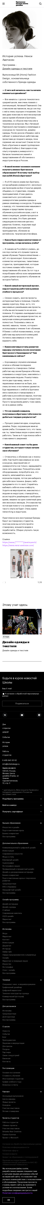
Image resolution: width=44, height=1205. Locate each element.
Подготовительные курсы (13, 830)
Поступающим (8, 1068)
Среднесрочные (9, 884)
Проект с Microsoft (10, 1138)
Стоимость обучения (11, 1076)
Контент (6, 940)
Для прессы (7, 1046)
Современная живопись (12, 913)
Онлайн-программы (10, 900)
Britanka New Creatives (11, 1132)
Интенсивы (6, 929)
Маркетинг (6, 919)
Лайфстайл (7, 952)
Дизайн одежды (9, 907)
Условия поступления (11, 1073)
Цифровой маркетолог (12, 990)
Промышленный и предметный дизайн (18, 869)
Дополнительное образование (15, 843)
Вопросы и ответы (10, 1085)
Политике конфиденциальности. (17, 1193)
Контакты (6, 1062)
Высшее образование (11, 823)
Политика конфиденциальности (15, 1147)
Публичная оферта (10, 1151)
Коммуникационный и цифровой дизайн (19, 848)
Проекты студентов (10, 1118)
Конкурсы (6, 1105)
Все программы (8, 837)
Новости (6, 1031)
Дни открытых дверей (6, 728)
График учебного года (11, 1082)
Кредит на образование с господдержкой (20, 1157)
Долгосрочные (8, 1017)
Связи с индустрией (10, 1055)
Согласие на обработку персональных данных (21, 1144)
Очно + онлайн (8, 970)
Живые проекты (9, 1102)
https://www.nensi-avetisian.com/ (18, 545)
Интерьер (6, 949)
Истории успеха (6, 744)
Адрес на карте (9, 768)
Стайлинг (6, 910)
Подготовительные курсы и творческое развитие (19, 880)
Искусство (6, 964)
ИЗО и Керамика (9, 887)
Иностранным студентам (12, 1079)
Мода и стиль (8, 857)
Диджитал (6, 946)
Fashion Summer (9, 1135)
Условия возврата (9, 1154)
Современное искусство (12, 854)
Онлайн (5, 958)
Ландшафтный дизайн (11, 890)
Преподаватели (9, 1040)
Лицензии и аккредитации (13, 1043)
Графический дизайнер (12, 987)
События (6, 737)
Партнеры (6, 1052)
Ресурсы (6, 1049)
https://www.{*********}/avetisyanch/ (19, 542)
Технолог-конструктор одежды (15, 993)
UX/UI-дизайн (8, 916)
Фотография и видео (11, 866)
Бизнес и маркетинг (10, 833)
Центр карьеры (8, 1099)
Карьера (6, 1092)
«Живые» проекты (9, 1125)
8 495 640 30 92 (9, 760)
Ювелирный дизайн (10, 860)
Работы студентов (6, 753)
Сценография (8, 863)
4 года (6, 637)
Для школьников (9, 1006)
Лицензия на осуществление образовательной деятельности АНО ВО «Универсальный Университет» (19, 1163)
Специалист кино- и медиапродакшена (18, 984)
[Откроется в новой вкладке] (4, 715)
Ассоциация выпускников (12, 1096)
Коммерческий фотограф (13, 997)
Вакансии (6, 1058)
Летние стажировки (10, 1111)
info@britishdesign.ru (11, 764)
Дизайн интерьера (10, 904)
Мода (4, 933)
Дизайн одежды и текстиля (17, 69)
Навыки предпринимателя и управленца (19, 955)
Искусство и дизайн (10, 827)
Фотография (7, 967)
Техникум (6, 980)
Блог (4, 1037)
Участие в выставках (11, 1108)
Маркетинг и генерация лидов (15, 961)
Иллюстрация (8, 851)
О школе (6, 1027)
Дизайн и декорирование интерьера (17, 872)
